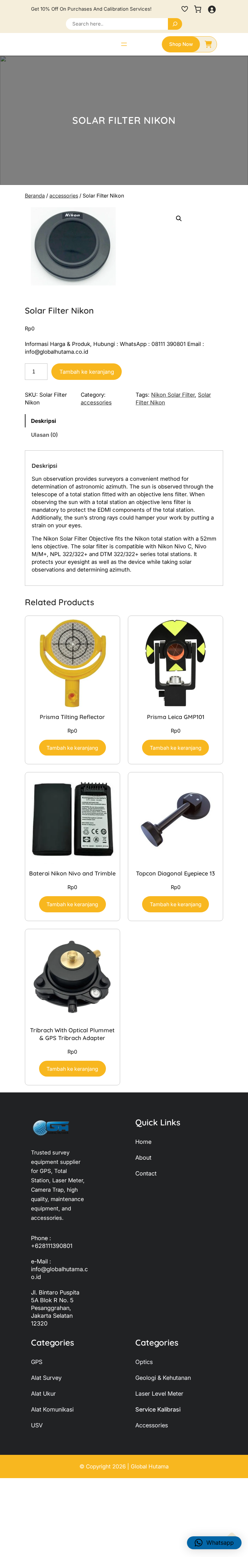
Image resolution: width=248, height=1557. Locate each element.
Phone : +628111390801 (51, 1242)
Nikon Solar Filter (173, 395)
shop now (181, 44)
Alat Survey (46, 1377)
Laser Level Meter (159, 1393)
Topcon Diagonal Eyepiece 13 (175, 873)
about (143, 1157)
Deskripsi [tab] (43, 421)
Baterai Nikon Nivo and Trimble (72, 873)
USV (37, 1425)
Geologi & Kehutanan (163, 1377)
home (143, 1141)
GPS (36, 1361)
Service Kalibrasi (158, 1409)
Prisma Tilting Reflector (72, 717)
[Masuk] (211, 9)
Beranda (35, 195)
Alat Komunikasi (52, 1409)
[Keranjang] (197, 9)
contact (146, 1173)
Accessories (151, 1425)
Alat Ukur (43, 1393)
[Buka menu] (124, 44)
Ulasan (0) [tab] (44, 435)
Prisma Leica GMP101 (175, 717)
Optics (144, 1361)
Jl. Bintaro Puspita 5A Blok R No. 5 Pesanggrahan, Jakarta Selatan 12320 (55, 1308)
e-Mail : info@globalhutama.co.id (59, 1269)
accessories (63, 195)
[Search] (175, 24)
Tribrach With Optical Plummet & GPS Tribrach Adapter (72, 1034)
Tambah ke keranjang (86, 372)
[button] (179, 218)
